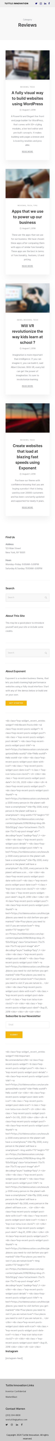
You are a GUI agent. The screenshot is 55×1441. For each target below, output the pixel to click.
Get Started (16, 703)
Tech (32, 87)
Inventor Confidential (16, 1391)
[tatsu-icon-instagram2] (41, 3)
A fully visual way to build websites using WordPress (27, 98)
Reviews (24, 87)
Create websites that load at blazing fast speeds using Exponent (27, 456)
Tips (35, 205)
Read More (27, 151)
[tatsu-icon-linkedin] (45, 3)
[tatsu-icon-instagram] (12, 1424)
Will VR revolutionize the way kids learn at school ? (27, 334)
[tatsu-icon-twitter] (36, 3)
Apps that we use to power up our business (27, 217)
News (19, 320)
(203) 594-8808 (13, 1415)
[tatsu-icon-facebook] (49, 3)
